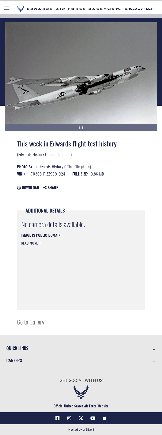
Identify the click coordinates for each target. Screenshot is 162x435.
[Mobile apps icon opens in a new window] (104, 418)
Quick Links (17, 348)
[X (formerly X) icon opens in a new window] (81, 418)
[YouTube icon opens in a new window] (93, 418)
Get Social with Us (81, 380)
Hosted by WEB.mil (81, 429)
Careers (14, 360)
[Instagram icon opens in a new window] (69, 418)
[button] (7, 9)
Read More (30, 243)
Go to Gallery (30, 321)
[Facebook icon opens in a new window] (57, 418)
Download (30, 187)
